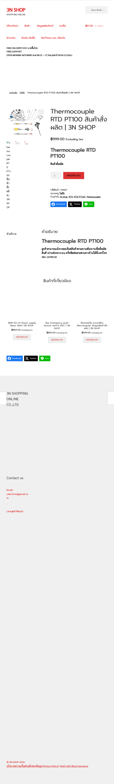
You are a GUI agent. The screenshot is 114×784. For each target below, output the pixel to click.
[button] (41, 112)
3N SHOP (16, 9)
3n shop (64, 196)
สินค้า (27, 26)
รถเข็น (62, 26)
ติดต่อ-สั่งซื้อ (28, 38)
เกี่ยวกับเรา (12, 26)
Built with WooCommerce (74, 766)
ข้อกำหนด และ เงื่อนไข (53, 38)
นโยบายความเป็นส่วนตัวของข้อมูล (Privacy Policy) (33, 766)
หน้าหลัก (13, 92)
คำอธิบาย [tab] (11, 233)
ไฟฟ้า (22, 92)
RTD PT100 (79, 196)
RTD (71, 196)
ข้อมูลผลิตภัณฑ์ (44, 26)
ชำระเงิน (11, 38)
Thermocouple (93, 196)
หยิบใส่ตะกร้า (73, 175)
